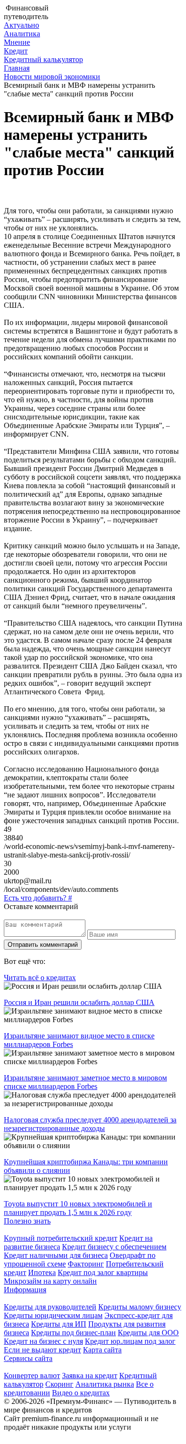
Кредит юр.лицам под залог (130, 1341)
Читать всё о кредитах (40, 977)
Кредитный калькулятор (43, 59)
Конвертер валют (32, 1375)
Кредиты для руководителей (50, 1307)
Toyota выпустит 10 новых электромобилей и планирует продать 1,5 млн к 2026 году (78, 1208)
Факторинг (86, 1264)
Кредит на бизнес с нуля (43, 1341)
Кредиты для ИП (58, 1324)
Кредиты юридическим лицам (53, 1315)
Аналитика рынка (104, 1384)
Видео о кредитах (81, 1393)
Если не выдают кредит (42, 1350)
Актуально (21, 25)
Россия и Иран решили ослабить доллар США (79, 1002)
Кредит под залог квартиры (103, 1272)
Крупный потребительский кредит (60, 1238)
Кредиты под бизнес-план (73, 1333)
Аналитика (22, 34)
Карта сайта (102, 1350)
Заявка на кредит (89, 1375)
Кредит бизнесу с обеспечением (114, 1247)
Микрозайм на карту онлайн (50, 1281)
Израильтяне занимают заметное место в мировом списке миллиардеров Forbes (85, 1082)
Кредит (16, 51)
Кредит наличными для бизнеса (56, 1255)
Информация (25, 1290)
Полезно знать (27, 1221)
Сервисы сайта (28, 1358)
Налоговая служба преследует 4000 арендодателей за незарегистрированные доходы (90, 1124)
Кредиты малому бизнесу (139, 1307)
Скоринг (59, 1384)
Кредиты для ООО (148, 1333)
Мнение (17, 42)
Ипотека (42, 1272)
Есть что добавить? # (38, 898)
